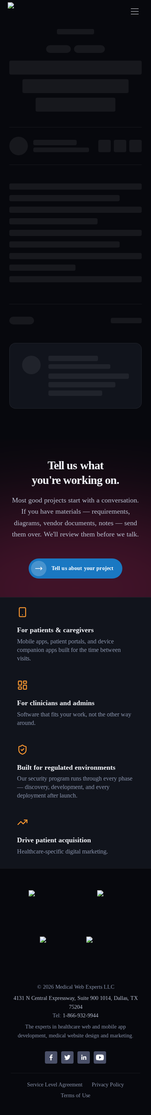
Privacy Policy (108, 1085)
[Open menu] (134, 11)
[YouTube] (100, 1057)
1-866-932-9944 (80, 1015)
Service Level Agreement (54, 1085)
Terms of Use (75, 1095)
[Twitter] (67, 1057)
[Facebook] (51, 1057)
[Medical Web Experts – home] (24, 11)
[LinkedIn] (83, 1057)
